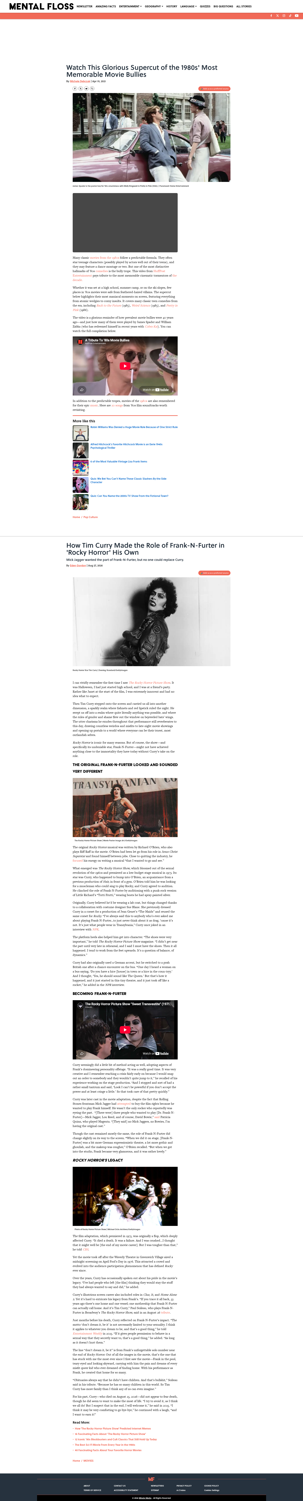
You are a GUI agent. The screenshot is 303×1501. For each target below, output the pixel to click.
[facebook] (271, 15)
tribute (165, 1312)
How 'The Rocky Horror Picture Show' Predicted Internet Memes (113, 1428)
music (94, 405)
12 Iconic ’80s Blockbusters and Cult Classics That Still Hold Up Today (116, 1439)
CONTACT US (119, 1485)
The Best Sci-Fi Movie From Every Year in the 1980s (105, 1445)
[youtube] (297, 15)
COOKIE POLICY (211, 1485)
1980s (143, 401)
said (157, 1117)
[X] (277, 15)
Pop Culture (91, 517)
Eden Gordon (78, 565)
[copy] (92, 88)
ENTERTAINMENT (129, 6)
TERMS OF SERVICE (92, 1490)
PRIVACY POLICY (184, 1485)
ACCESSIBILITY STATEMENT (126, 1490)
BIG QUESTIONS (223, 6)
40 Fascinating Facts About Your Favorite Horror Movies (108, 1450)
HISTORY (171, 6)
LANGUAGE (187, 6)
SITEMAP (155, 1490)
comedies (102, 271)
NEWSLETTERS (157, 1485)
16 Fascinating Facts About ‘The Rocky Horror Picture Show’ (110, 1434)
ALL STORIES (244, 6)
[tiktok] (290, 15)
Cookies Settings (211, 1490)
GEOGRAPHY (153, 6)
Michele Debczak (80, 81)
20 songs (117, 405)
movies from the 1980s (104, 258)
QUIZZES (205, 6)
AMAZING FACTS (106, 6)
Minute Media (145, 1498)
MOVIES (89, 1460)
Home (76, 517)
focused (78, 860)
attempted (124, 1103)
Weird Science (141, 305)
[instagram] (284, 15)
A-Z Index (181, 1490)
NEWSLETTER (84, 6)
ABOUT (87, 1485)
